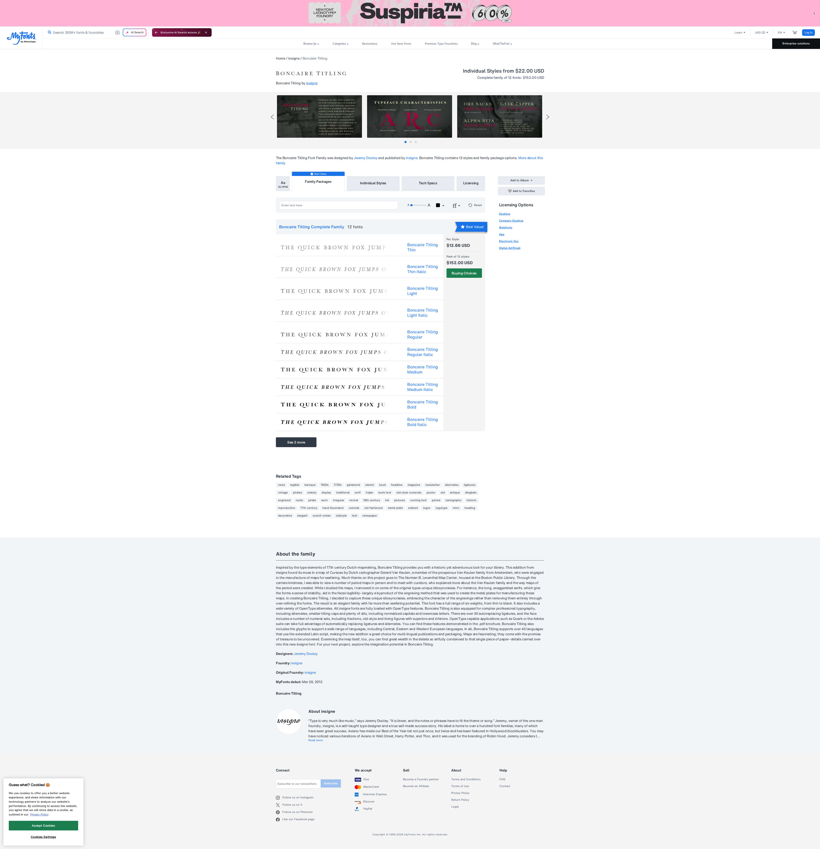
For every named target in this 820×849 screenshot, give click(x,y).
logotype (442, 508)
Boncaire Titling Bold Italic (422, 421)
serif (358, 492)
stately (311, 492)
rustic (299, 500)
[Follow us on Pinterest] (279, 812)
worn (324, 500)
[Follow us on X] (279, 805)
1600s (325, 485)
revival (353, 500)
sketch (369, 485)
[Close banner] (206, 32)
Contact (504, 786)
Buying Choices (464, 273)
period (436, 500)
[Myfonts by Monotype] (21, 38)
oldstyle (341, 515)
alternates (452, 485)
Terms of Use (460, 786)
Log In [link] (808, 32)
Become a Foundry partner (421, 779)
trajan (369, 492)
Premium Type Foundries (441, 44)
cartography (453, 500)
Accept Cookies (43, 825)
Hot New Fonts (401, 44)
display (326, 492)
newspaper (369, 515)
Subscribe (331, 783)
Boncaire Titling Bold (422, 404)
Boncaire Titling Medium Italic (422, 386)
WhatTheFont (501, 43)
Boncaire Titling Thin (422, 247)
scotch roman (322, 515)
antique (455, 492)
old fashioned (373, 508)
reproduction (286, 508)
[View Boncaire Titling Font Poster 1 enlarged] (319, 116)
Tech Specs (428, 183)
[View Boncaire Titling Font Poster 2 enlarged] (409, 116)
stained (413, 508)
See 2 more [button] (296, 442)
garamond (353, 485)
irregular (338, 500)
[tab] (405, 142)
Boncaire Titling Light (422, 290)
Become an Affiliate (416, 786)
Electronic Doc (509, 241)
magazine (414, 485)
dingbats (471, 492)
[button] (814, 13)
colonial (354, 508)
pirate (312, 500)
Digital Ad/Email (509, 248)
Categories (339, 43)
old (443, 492)
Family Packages (318, 181)
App (501, 234)
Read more (315, 740)
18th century (371, 500)
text (354, 515)
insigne (294, 58)
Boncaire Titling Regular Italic (422, 351)
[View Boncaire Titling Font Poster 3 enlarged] (499, 116)
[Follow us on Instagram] (279, 798)
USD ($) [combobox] (760, 33)
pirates (297, 492)
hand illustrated (333, 508)
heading (469, 508)
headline (397, 485)
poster (431, 492)
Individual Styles (373, 183)
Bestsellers (370, 44)
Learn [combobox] (738, 33)
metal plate (395, 508)
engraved (284, 500)
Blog (474, 43)
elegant (302, 515)
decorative (285, 515)
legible (294, 485)
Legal (455, 806)
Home (280, 58)
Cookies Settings (43, 837)
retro (456, 508)
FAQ (502, 779)
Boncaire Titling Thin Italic (422, 269)
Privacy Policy (460, 793)
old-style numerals (409, 492)
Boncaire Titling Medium (422, 369)
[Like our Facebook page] (279, 819)
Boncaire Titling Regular (422, 334)
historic (471, 500)
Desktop (504, 214)
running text (418, 500)
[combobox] (96, 32)
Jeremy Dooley (365, 157)
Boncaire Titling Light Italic (422, 312)
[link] (48, 32)
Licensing (471, 183)
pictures (399, 500)
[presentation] (272, 116)
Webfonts (505, 227)
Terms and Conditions (466, 779)
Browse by (309, 43)
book (382, 485)
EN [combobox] (780, 33)
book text (384, 492)
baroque (310, 485)
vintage (283, 492)
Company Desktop (511, 221)
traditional (343, 492)
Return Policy (460, 800)
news (281, 485)
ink (387, 500)
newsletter (432, 485)
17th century (308, 508)
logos (426, 508)
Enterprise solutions (796, 43)
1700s (338, 485)
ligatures (470, 485)
